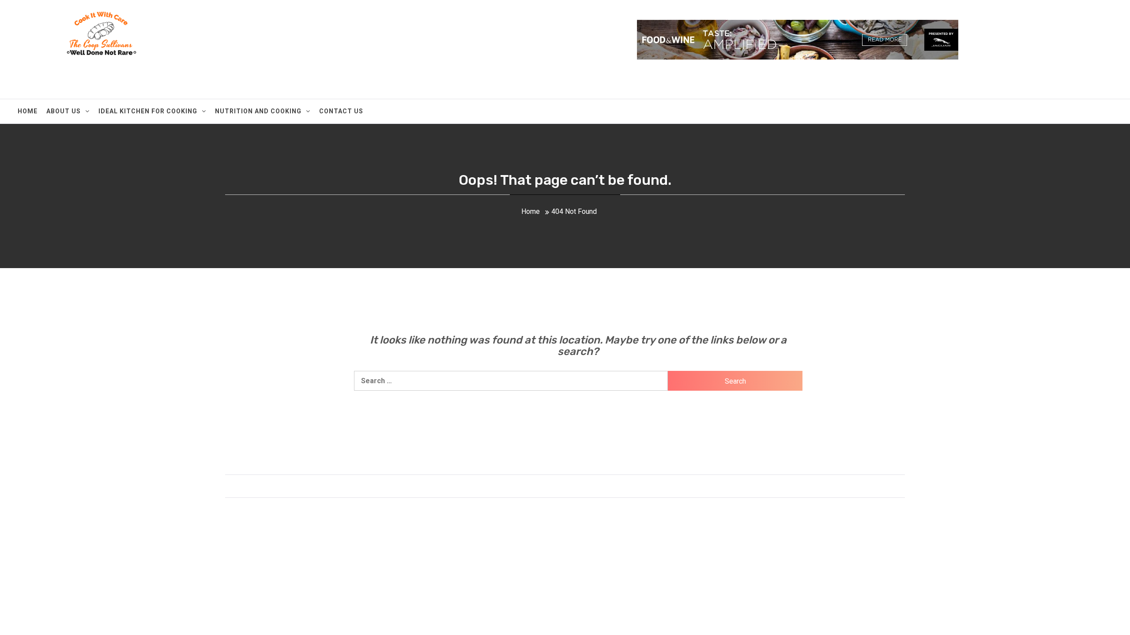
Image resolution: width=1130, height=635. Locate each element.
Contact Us (341, 111)
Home (28, 111)
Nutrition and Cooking (258, 111)
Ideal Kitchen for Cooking (147, 111)
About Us (63, 111)
